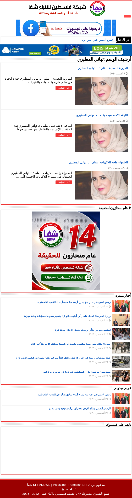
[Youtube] (62, 489)
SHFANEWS (41, 485)
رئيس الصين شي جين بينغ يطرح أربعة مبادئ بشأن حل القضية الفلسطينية (74, 302)
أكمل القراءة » (64, 88)
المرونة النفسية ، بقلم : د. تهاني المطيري (103, 68)
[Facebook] (75, 489)
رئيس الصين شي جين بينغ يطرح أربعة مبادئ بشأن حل (79, 40)
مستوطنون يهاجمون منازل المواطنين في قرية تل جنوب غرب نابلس (77, 371)
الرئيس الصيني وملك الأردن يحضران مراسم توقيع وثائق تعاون (80, 408)
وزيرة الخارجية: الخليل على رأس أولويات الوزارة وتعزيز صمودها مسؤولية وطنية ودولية (67, 316)
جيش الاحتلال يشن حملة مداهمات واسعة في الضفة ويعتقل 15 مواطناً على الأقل (70, 343)
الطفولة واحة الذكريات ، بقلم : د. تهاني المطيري (98, 162)
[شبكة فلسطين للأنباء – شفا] (66, 8)
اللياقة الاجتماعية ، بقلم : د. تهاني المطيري (102, 115)
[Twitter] (71, 489)
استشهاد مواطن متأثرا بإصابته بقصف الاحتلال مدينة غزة (83, 330)
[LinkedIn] (66, 489)
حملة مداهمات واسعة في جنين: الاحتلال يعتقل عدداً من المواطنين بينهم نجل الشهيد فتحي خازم (63, 357)
